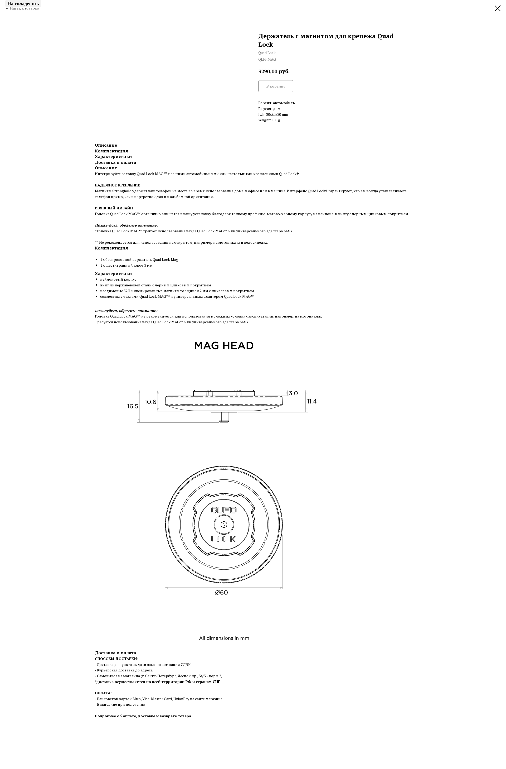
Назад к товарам (25, 8)
